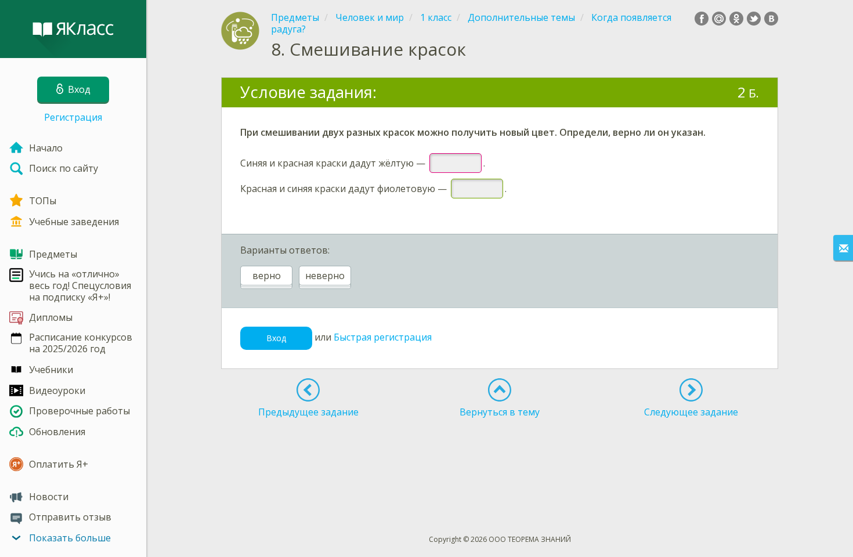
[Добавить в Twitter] (754, 19)
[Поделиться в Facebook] (702, 19)
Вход (276, 337)
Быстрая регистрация (383, 337)
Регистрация (73, 117)
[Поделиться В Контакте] (771, 19)
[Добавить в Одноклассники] (736, 19)
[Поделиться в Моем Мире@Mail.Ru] (719, 19)
